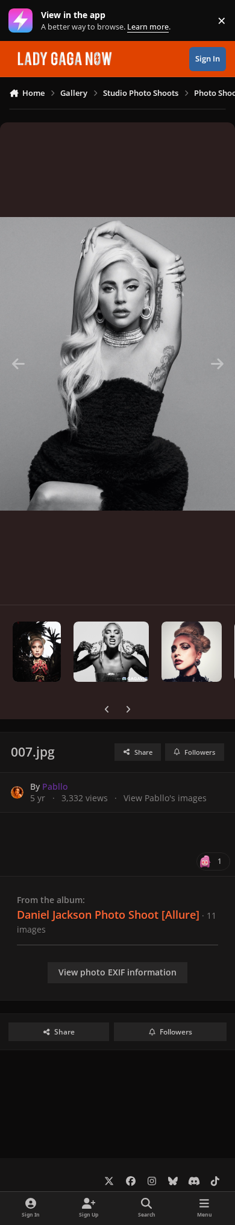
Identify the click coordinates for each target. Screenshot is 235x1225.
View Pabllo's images (165, 798)
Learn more (23, 21)
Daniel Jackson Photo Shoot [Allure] (108, 914)
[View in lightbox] (117, 363)
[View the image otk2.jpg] (111, 652)
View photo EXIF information (117, 972)
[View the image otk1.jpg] (37, 652)
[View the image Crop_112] (191, 652)
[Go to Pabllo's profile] (17, 792)
